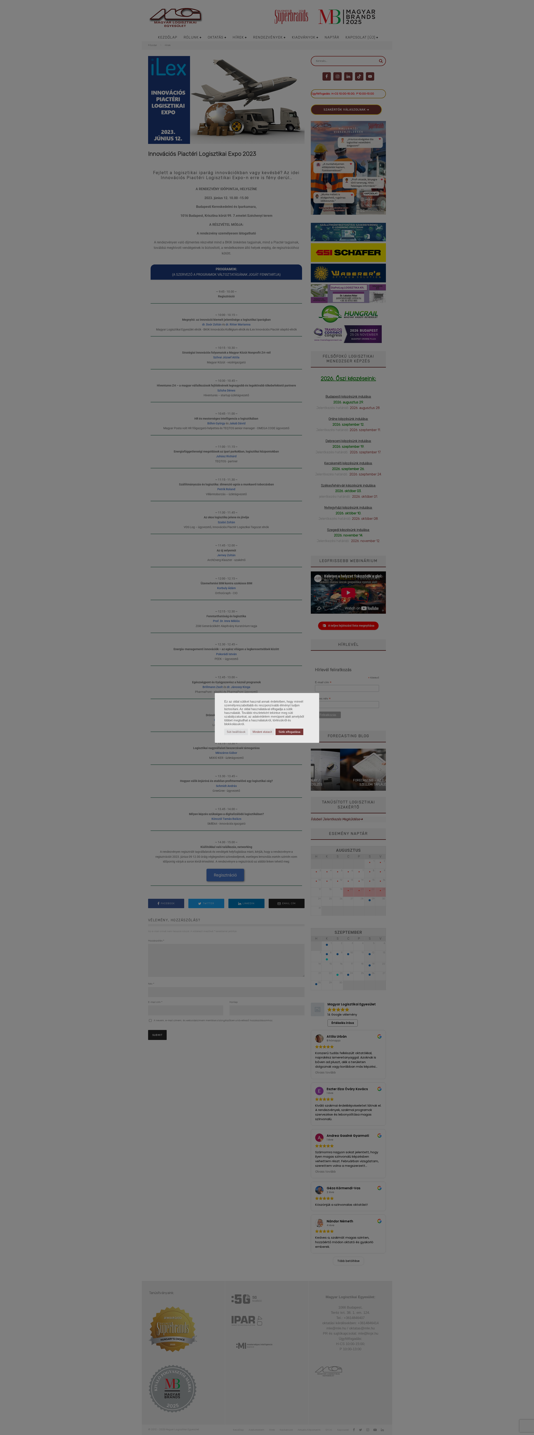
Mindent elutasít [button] (262, 731)
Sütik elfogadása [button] (289, 731)
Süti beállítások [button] (236, 731)
